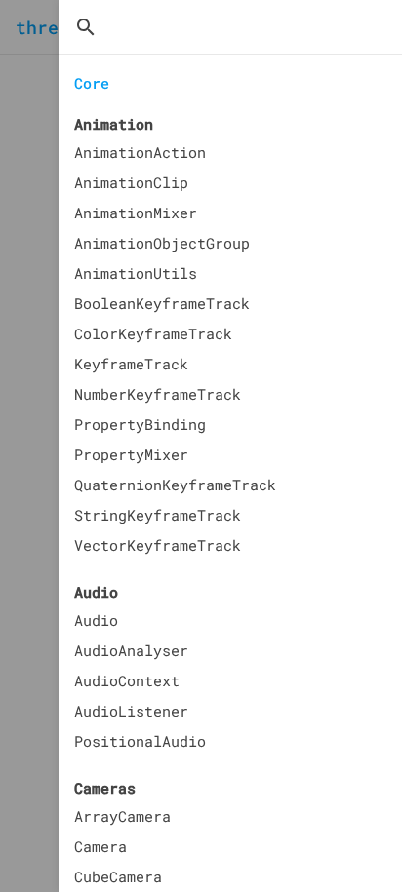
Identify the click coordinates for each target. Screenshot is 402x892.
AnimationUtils (135, 273)
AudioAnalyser (131, 650)
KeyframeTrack (131, 363)
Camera (100, 846)
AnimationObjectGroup (162, 242)
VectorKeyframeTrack (157, 545)
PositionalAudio (140, 741)
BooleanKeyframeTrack (162, 303)
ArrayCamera (122, 816)
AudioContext (127, 680)
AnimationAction (140, 152)
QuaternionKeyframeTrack (175, 484)
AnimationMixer (135, 212)
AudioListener (131, 710)
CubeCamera (118, 876)
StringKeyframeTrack (157, 514)
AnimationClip (131, 182)
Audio (96, 620)
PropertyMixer (131, 454)
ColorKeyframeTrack (153, 333)
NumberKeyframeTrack (157, 394)
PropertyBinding (140, 424)
